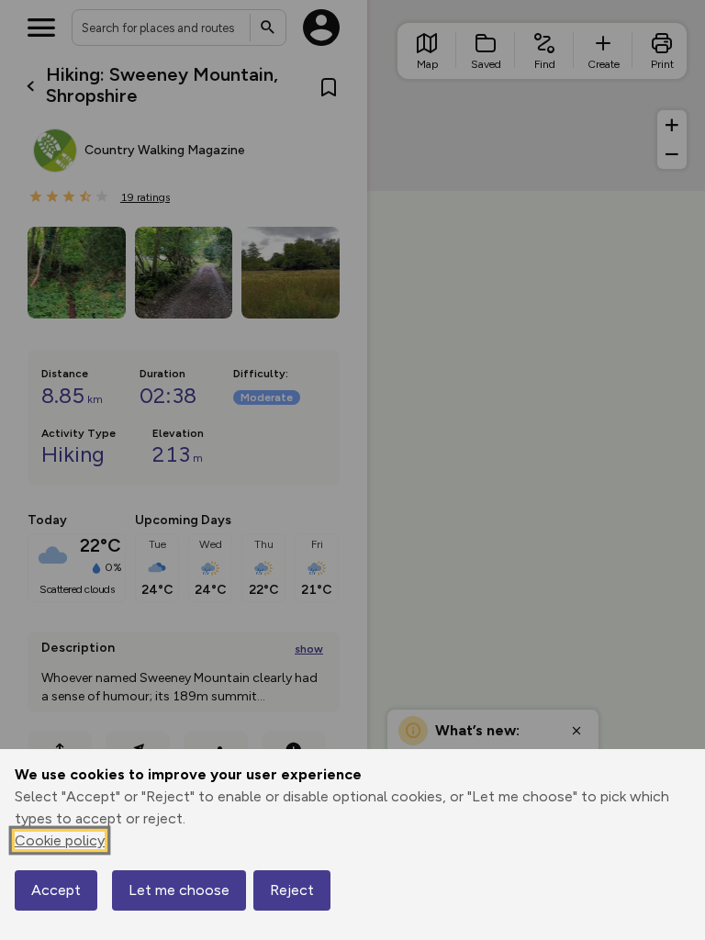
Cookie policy (60, 840)
